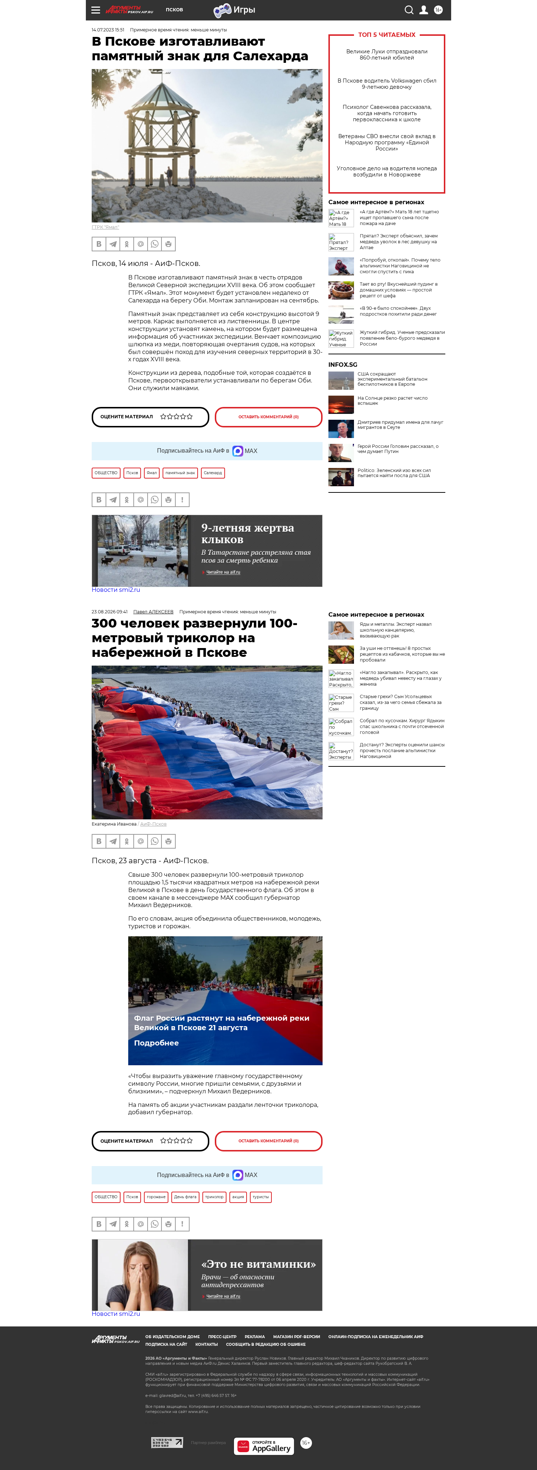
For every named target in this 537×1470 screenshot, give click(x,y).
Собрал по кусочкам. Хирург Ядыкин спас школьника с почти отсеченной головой (402, 726)
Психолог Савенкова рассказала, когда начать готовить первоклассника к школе (387, 113)
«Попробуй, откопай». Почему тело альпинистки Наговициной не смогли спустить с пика (400, 265)
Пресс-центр (222, 1336)
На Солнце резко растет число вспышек (393, 401)
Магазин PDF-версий (296, 1336)
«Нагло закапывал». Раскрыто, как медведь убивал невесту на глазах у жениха (401, 678)
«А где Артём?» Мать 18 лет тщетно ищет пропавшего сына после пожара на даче (399, 217)
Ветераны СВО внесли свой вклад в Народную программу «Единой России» (387, 142)
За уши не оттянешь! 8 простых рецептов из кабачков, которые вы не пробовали (402, 654)
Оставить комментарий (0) (269, 417)
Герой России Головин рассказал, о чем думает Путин (398, 449)
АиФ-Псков (153, 824)
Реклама (255, 1336)
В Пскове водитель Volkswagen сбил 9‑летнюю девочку (387, 84)
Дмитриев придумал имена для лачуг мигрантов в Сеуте (400, 425)
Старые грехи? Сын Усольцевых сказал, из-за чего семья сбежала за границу (401, 702)
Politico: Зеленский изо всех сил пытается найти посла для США (394, 473)
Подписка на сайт (166, 1344)
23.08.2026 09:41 (109, 611)
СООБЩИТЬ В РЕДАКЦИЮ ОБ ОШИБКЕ (266, 1344)
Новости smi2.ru (116, 589)
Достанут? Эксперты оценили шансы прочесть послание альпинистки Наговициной (402, 750)
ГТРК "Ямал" (105, 227)
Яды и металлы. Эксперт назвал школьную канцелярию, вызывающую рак (396, 630)
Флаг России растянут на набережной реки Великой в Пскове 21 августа (221, 1023)
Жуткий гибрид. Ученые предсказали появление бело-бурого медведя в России (402, 338)
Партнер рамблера (208, 1442)
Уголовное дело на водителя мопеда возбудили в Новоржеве (387, 171)
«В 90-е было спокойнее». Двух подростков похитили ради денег (398, 311)
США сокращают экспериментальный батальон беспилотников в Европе (392, 379)
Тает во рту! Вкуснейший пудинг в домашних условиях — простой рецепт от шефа (399, 289)
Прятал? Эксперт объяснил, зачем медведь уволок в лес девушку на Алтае (399, 241)
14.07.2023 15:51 (108, 30)
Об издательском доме (172, 1336)
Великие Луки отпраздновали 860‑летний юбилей (387, 55)
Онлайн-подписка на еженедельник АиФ (375, 1336)
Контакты (206, 1344)
